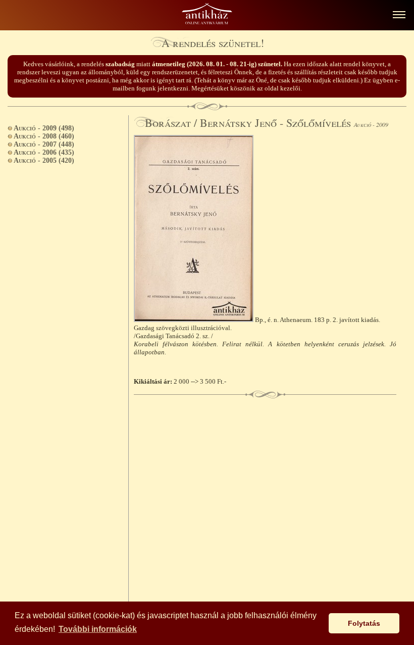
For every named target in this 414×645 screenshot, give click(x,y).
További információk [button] (98, 629)
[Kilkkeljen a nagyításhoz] (194, 320)
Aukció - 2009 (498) (44, 128)
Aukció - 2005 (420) (44, 160)
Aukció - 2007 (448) (44, 144)
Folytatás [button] (364, 623)
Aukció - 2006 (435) (44, 152)
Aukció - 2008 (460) (44, 136)
